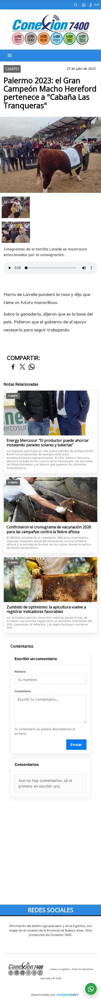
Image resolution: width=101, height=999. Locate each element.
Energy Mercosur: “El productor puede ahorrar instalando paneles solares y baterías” (48, 442)
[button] (76, 5)
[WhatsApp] (84, 5)
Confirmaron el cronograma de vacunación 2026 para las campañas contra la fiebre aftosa (49, 529)
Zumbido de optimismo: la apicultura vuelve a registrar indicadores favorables (46, 609)
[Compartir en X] (22, 367)
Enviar (76, 744)
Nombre (20, 671)
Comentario (23, 691)
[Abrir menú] (10, 55)
